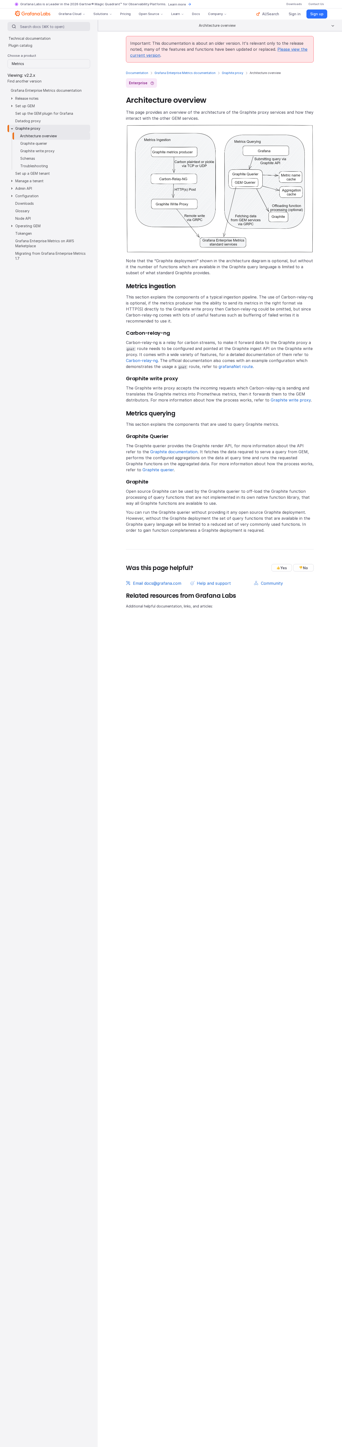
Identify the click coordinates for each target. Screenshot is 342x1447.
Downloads (24, 203)
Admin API (23, 188)
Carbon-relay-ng (142, 360)
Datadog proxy (28, 121)
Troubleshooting (34, 166)
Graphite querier (158, 469)
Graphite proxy (232, 73)
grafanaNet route (236, 366)
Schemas (27, 158)
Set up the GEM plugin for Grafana (44, 113)
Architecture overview (38, 136)
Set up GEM (25, 106)
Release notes (27, 98)
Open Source (149, 14)
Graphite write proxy (291, 400)
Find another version (25, 81)
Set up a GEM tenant (32, 173)
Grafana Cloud (70, 14)
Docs (196, 14)
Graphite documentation (174, 451)
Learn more (177, 4)
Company (215, 14)
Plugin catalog (20, 45)
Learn (175, 14)
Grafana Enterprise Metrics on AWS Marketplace (44, 243)
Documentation (137, 73)
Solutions (100, 14)
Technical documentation (30, 38)
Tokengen (23, 233)
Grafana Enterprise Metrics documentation (185, 73)
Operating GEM (28, 226)
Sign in (295, 14)
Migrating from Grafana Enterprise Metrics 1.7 (50, 255)
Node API (23, 218)
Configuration (27, 196)
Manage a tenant (29, 181)
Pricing (125, 14)
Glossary (22, 211)
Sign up (316, 14)
